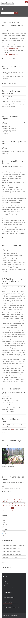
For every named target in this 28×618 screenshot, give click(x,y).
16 (23, 501)
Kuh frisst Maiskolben (11, 59)
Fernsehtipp (9, 237)
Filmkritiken (6, 529)
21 (15, 503)
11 (8, 501)
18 (6, 503)
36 (12, 508)
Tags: (5, 59)
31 (21, 505)
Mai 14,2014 (7, 29)
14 (17, 501)
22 (18, 503)
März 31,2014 (7, 424)
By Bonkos (6, 30)
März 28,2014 (7, 482)
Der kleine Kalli (6, 525)
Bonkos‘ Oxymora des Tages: (11, 117)
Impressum (5, 610)
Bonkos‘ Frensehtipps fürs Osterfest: (13, 162)
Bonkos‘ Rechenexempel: (13, 389)
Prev (4, 499)
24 (24, 503)
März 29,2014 (7, 444)
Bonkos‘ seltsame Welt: (12, 245)
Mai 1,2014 (6, 147)
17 (3, 503)
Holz (8, 469)
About (5, 585)
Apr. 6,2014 (6, 287)
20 (12, 503)
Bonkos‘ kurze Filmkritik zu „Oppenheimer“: (13, 545)
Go (16, 13)
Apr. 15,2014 (7, 249)
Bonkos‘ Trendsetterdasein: (13, 25)
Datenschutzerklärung (9, 597)
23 (21, 503)
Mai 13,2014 (7, 72)
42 (6, 510)
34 (6, 508)
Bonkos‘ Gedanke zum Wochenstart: (11, 92)
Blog (4, 520)
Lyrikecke (9, 491)
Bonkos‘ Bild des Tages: (12, 440)
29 (15, 505)
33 (3, 508)
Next (13, 510)
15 (20, 501)
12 (11, 501)
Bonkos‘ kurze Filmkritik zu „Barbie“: (12, 548)
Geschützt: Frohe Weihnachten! (10, 557)
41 (3, 510)
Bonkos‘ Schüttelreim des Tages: (13, 478)
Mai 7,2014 (6, 122)
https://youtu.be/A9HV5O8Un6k (10, 48)
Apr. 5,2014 (6, 392)
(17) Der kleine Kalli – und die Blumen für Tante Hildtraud (13, 281)
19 (9, 503)
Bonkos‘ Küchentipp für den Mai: (14, 142)
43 (9, 510)
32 (24, 505)
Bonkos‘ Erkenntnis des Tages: (12, 67)
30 (18, 505)
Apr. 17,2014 (7, 166)
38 (18, 508)
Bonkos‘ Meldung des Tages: (11, 420)
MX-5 (4, 533)
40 (24, 508)
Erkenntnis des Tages (11, 83)
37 (15, 508)
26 (6, 505)
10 (6, 501)
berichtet (13, 429)
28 (12, 505)
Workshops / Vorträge (9, 588)
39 (21, 508)
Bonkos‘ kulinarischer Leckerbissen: (12, 554)
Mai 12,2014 (7, 96)
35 (9, 508)
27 (9, 505)
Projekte (6, 583)
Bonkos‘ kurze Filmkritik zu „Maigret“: (12, 551)
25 (3, 505)
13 (14, 501)
